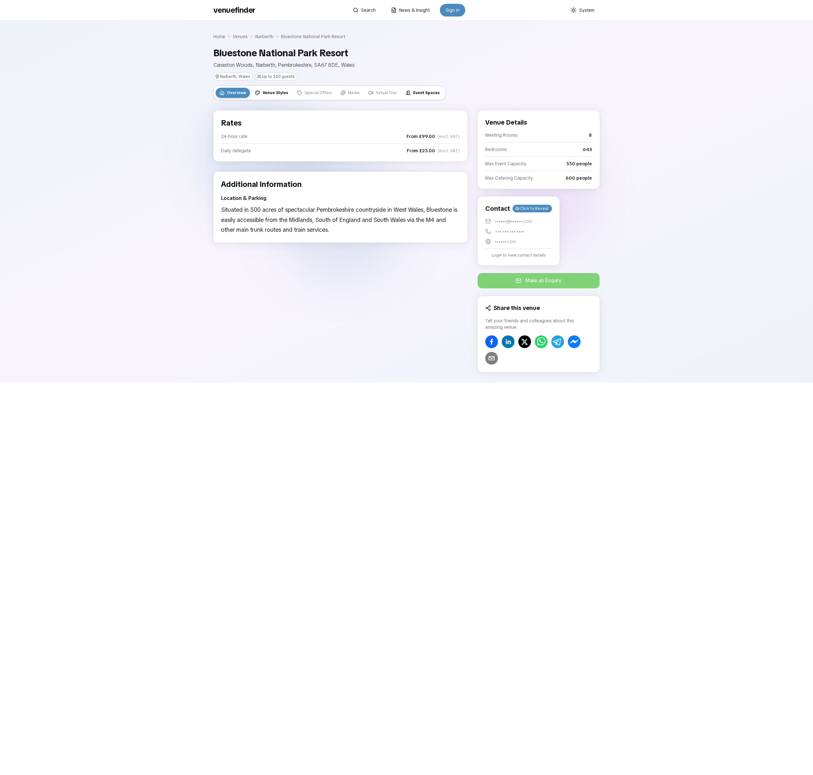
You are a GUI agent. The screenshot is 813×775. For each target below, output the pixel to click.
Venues (240, 36)
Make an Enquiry (543, 280)
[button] (519, 230)
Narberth (264, 36)
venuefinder (234, 10)
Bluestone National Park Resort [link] (313, 36)
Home (219, 36)
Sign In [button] (453, 10)
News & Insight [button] (414, 10)
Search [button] (368, 10)
